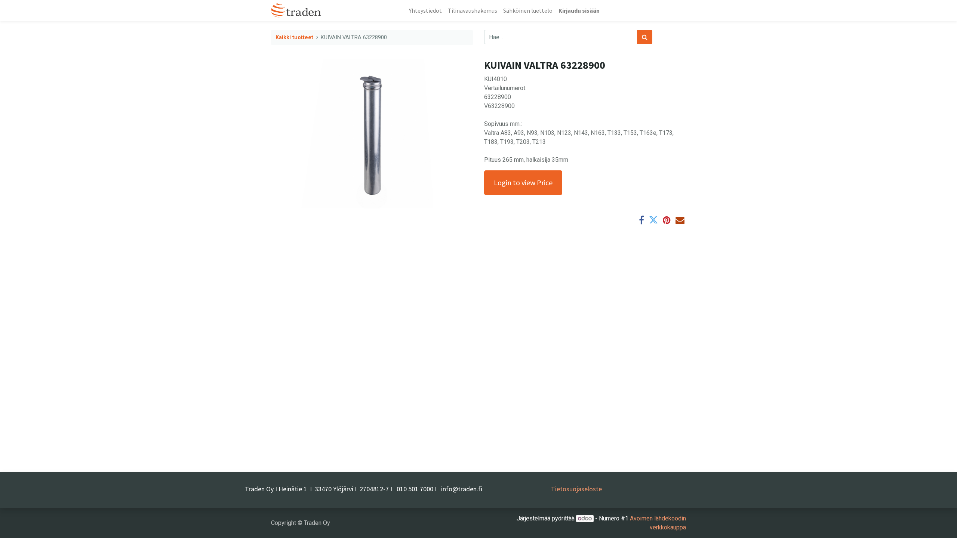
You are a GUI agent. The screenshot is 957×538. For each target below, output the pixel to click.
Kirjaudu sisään (579, 10)
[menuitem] (425, 10)
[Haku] (644, 37)
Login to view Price (523, 182)
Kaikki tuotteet (294, 37)
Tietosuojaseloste (576, 489)
